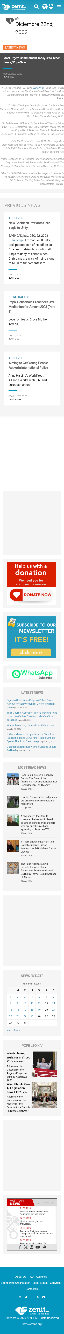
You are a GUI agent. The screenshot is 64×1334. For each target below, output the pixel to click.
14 (53, 1003)
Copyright (55, 1282)
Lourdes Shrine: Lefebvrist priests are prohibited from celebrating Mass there (39, 800)
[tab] (19, 1202)
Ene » (17, 1030)
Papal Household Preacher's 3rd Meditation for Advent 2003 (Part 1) (32, 307)
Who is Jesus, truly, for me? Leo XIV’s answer (31, 725)
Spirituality (19, 297)
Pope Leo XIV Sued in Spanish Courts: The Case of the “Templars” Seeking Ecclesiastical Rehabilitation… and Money (39, 780)
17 (25, 1009)
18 (32, 1009)
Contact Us (32, 1289)
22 (10, 1016)
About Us (20, 1276)
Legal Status (40, 1282)
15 (10, 1009)
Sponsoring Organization (15, 1282)
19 (39, 1009)
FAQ (31, 1276)
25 (32, 1016)
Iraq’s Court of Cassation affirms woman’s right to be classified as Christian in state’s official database (32, 716)
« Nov (10, 1030)
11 (32, 1003)
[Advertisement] (32, 452)
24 (25, 1016)
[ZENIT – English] (18, 7)
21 (53, 1009)
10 (25, 1003)
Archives (16, 218)
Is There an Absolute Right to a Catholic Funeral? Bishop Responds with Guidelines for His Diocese (38, 846)
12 (39, 1003)
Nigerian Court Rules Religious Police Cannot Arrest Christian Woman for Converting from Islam (31, 704)
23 (17, 1016)
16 (17, 1009)
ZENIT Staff (9, 77)
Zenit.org (38, 87)
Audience (41, 1276)
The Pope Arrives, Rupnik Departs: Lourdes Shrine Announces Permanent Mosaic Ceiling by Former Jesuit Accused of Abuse (38, 870)
